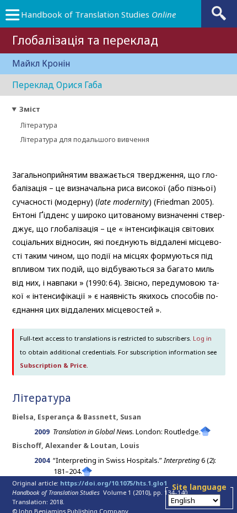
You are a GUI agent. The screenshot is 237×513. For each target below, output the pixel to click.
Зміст (29, 109)
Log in (202, 338)
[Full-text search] (218, 19)
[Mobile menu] (12, 17)
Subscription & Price (53, 365)
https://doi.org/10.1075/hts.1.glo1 (113, 483)
